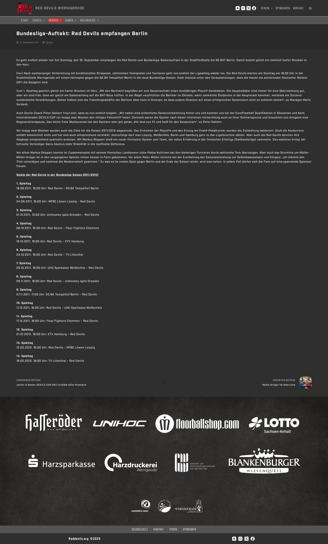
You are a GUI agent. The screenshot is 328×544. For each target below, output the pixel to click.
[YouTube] (238, 8)
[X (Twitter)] (249, 8)
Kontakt (298, 8)
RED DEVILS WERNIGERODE (59, 8)
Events (37, 20)
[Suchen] (310, 8)
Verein (265, 8)
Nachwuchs (87, 20)
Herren (53, 20)
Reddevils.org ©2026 (85, 538)
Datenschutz (140, 529)
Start (25, 20)
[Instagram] (243, 8)
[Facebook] (254, 8)
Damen (69, 20)
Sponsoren (283, 8)
